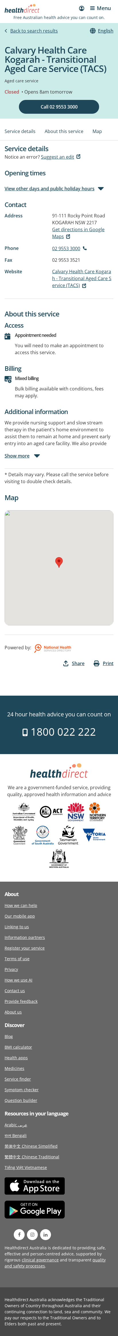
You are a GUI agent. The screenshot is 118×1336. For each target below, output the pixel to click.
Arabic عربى (16, 1125)
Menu (104, 8)
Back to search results (34, 31)
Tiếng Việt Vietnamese (26, 1167)
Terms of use (17, 958)
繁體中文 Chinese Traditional (32, 1156)
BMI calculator (18, 1047)
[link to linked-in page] (45, 1234)
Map (97, 131)
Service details (20, 131)
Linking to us (17, 926)
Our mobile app (20, 916)
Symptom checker (22, 1089)
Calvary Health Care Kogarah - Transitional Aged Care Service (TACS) (81, 278)
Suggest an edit (57, 157)
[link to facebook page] (19, 1234)
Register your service (25, 948)
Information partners (25, 937)
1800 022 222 (62, 732)
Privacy (11, 969)
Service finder (18, 1079)
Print (108, 663)
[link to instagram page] (32, 1234)
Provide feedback (21, 1001)
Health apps (16, 1057)
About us (13, 1012)
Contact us (15, 990)
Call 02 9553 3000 (59, 107)
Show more (17, 456)
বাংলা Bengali (16, 1135)
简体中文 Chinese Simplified (31, 1146)
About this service (64, 131)
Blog (9, 1036)
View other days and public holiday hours (50, 188)
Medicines (14, 1068)
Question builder (21, 1100)
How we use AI (18, 980)
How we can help (21, 905)
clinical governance (40, 1260)
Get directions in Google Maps (78, 233)
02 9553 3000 (66, 248)
